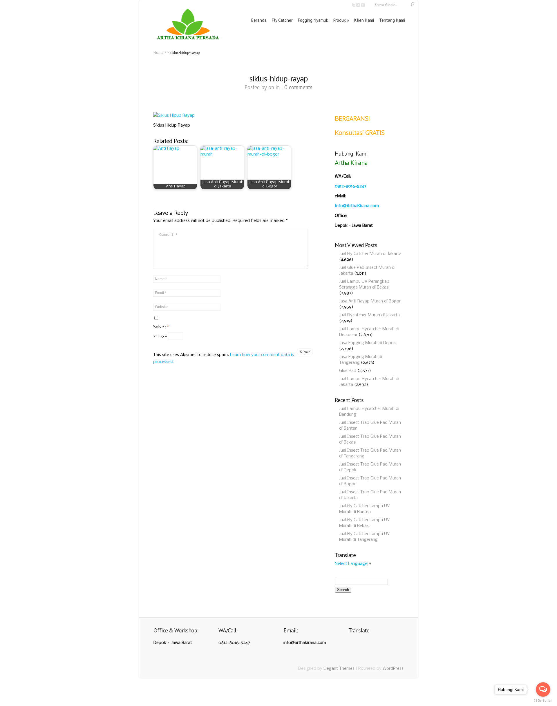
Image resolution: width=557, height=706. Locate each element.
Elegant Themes (339, 668)
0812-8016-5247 (350, 186)
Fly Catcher (282, 20)
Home (158, 52)
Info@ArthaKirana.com (357, 206)
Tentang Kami (392, 20)
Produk (339, 20)
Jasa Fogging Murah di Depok (367, 343)
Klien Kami (364, 20)
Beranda (259, 20)
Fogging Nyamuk (313, 20)
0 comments (298, 87)
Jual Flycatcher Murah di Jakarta (369, 315)
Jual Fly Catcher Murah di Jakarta (370, 253)
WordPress (393, 668)
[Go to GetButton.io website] (543, 700)
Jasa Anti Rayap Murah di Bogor (370, 301)
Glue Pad (347, 370)
